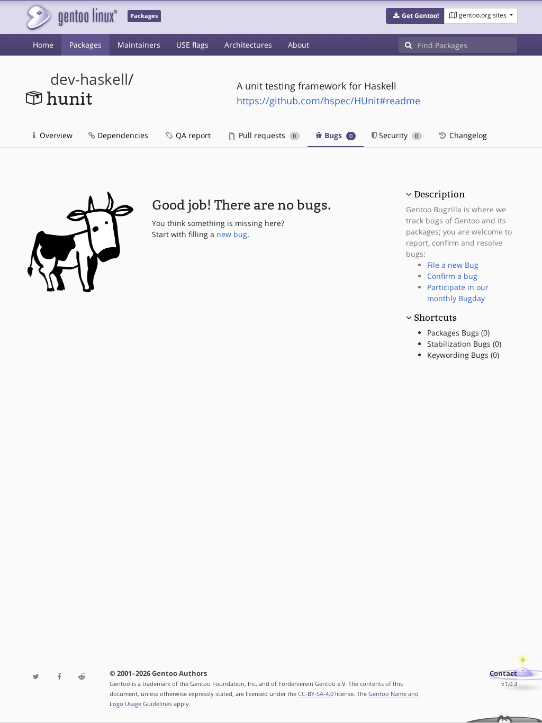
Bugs (337, 135)
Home (43, 45)
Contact (503, 673)
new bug (231, 234)
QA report (192, 135)
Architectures (248, 45)
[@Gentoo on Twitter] (36, 677)
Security (397, 135)
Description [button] (439, 194)
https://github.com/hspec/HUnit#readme (328, 100)
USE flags (192, 45)
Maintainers (139, 45)
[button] (415, 16)
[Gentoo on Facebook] (59, 677)
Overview (55, 135)
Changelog (467, 135)
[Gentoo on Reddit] (81, 677)
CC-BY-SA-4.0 (315, 694)
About (298, 45)
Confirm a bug (452, 276)
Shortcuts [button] (435, 317)
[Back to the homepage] (71, 17)
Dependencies (121, 135)
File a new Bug (452, 265)
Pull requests (266, 135)
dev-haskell (89, 79)
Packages (85, 45)
